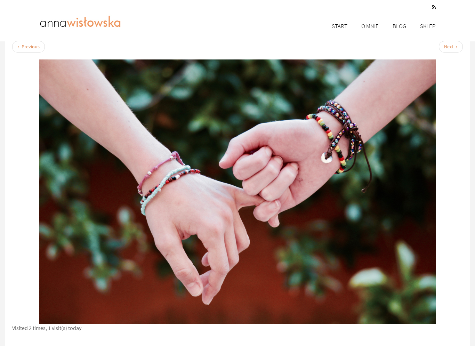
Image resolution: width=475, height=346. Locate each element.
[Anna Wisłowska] (80, 20)
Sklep (428, 26)
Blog (399, 26)
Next (451, 46)
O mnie (370, 26)
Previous (28, 46)
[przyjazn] (237, 191)
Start (339, 26)
